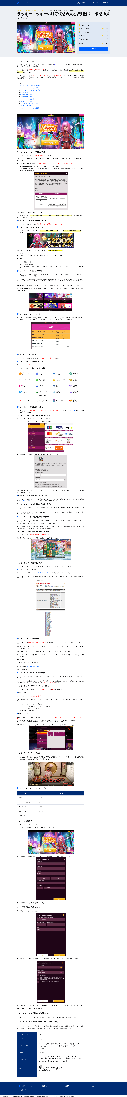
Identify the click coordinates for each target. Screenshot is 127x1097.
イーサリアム (24, 500)
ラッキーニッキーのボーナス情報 (29, 88)
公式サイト (93, 49)
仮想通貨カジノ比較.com (23, 10)
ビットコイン (71, 410)
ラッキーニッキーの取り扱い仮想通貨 (30, 90)
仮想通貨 (95, 3)
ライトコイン (32, 500)
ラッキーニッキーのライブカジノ (29, 103)
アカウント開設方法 (26, 106)
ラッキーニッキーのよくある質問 (30, 108)
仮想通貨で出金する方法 (26, 94)
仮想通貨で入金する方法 (26, 92)
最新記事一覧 (104, 3)
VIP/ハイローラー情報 (26, 101)
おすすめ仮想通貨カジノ (83, 3)
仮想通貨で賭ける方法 (26, 97)
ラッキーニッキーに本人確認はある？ (30, 85)
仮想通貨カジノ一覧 (37, 10)
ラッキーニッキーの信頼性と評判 (29, 99)
